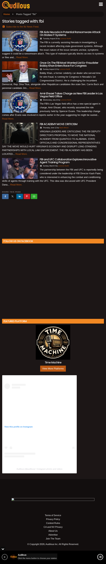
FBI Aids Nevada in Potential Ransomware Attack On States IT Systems (70, 33)
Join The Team (53, 538)
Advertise (53, 535)
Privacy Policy (53, 519)
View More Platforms (53, 368)
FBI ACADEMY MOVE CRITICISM (58, 124)
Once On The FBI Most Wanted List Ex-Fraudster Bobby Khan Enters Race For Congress (69, 64)
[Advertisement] (53, 217)
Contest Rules (53, 523)
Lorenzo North (65, 39)
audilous (31, 469)
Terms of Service (53, 515)
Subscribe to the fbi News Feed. (22, 26)
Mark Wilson (64, 128)
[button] (101, 4)
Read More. (22, 57)
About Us (53, 531)
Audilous (20, 469)
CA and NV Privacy (53, 527)
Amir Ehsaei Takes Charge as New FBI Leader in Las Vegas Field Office (71, 94)
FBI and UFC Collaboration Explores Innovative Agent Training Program (68, 160)
